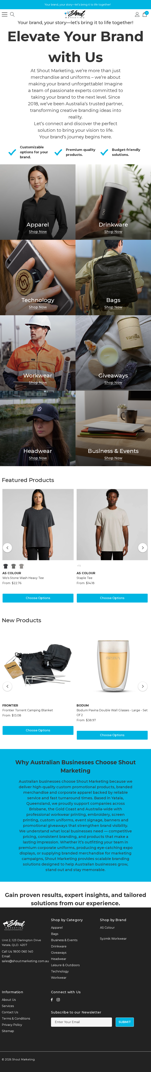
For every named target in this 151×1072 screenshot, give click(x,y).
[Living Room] (38, 202)
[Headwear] (38, 428)
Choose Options (38, 598)
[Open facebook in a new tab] (51, 1000)
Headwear (37, 451)
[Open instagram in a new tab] (58, 1000)
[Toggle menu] (4, 14)
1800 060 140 (23, 951)
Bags (113, 300)
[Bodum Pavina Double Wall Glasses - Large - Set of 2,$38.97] (112, 664)
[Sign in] (137, 14)
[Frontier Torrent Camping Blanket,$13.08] (38, 664)
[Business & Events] (113, 428)
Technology (37, 300)
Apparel (38, 224)
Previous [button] (7, 547)
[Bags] (113, 277)
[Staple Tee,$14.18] (112, 524)
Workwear (37, 375)
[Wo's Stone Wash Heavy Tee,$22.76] (38, 524)
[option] (38, 547)
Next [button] (142, 547)
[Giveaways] (113, 353)
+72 (79, 565)
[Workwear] (38, 353)
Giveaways (113, 375)
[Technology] (38, 277)
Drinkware (113, 224)
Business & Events (113, 451)
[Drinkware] (113, 202)
